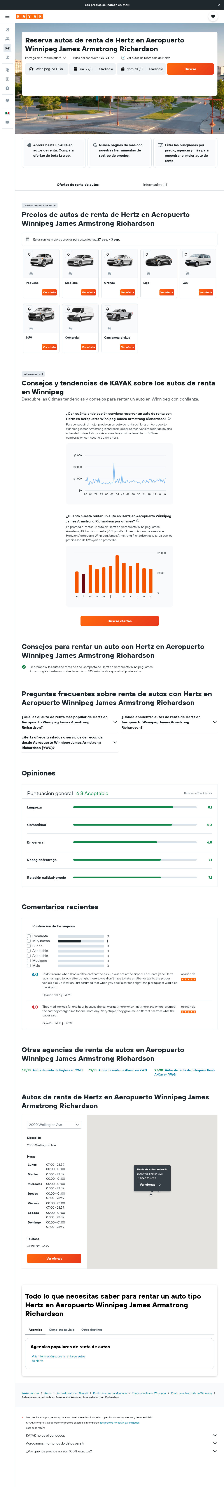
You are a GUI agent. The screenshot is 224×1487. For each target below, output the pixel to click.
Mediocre (39, 960)
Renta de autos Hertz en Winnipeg (191, 1393)
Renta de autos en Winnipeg (149, 1393)
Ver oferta (49, 292)
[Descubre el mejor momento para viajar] (7, 88)
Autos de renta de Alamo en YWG (117, 1070)
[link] (119, 621)
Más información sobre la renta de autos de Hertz (58, 1358)
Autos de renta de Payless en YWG (52, 1070)
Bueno (37, 946)
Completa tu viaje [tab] (61, 1330)
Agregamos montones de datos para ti (55, 1443)
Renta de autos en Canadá (72, 1393)
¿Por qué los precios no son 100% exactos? (59, 1451)
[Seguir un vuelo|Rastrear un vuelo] (7, 79)
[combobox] (45, 58)
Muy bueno (41, 941)
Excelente (40, 936)
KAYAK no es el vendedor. (45, 1435)
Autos (47, 1393)
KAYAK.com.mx (30, 1393)
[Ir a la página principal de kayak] (29, 16)
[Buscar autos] (7, 48)
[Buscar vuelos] (7, 29)
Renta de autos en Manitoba (110, 1393)
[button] (219, 5)
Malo (36, 965)
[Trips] (7, 100)
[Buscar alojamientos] (7, 39)
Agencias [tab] (35, 1330)
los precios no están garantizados (120, 1422)
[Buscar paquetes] (7, 57)
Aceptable (40, 951)
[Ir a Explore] (7, 69)
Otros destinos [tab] (91, 1330)
